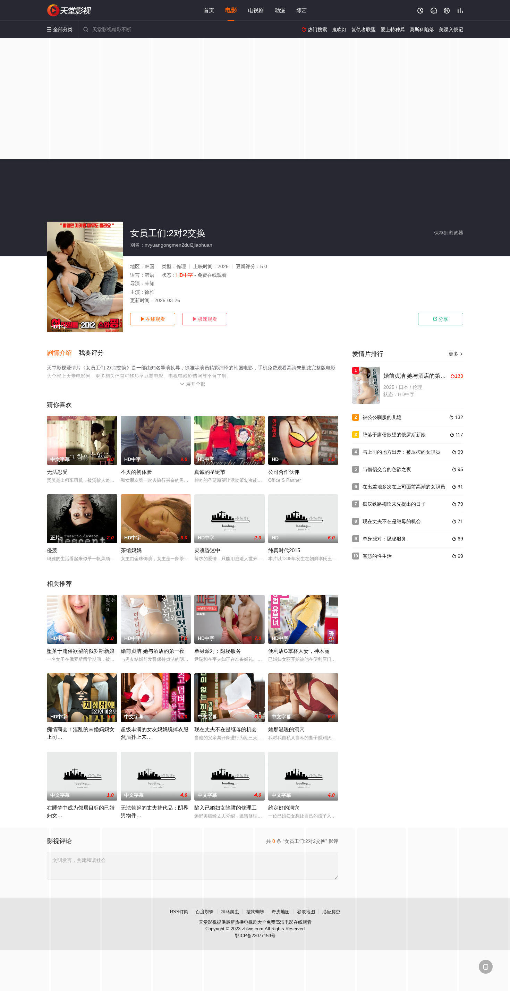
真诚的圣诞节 (210, 472)
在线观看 (152, 319)
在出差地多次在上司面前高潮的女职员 (404, 486)
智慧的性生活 (377, 556)
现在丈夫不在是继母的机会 (225, 729)
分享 (440, 319)
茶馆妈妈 (131, 550)
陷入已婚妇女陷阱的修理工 (225, 808)
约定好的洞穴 (283, 808)
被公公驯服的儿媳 (382, 417)
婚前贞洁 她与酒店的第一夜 (153, 651)
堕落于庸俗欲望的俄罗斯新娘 (80, 651)
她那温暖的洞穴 (286, 729)
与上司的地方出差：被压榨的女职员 (401, 452)
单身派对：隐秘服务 (217, 651)
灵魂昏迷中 (207, 550)
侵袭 (52, 550)
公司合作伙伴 (283, 472)
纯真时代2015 (284, 550)
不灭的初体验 (136, 472)
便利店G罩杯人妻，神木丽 (299, 651)
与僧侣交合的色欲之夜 (387, 469)
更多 (456, 354)
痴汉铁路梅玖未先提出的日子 (394, 504)
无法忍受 (57, 472)
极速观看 (204, 319)
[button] (63, 353)
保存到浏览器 (448, 233)
